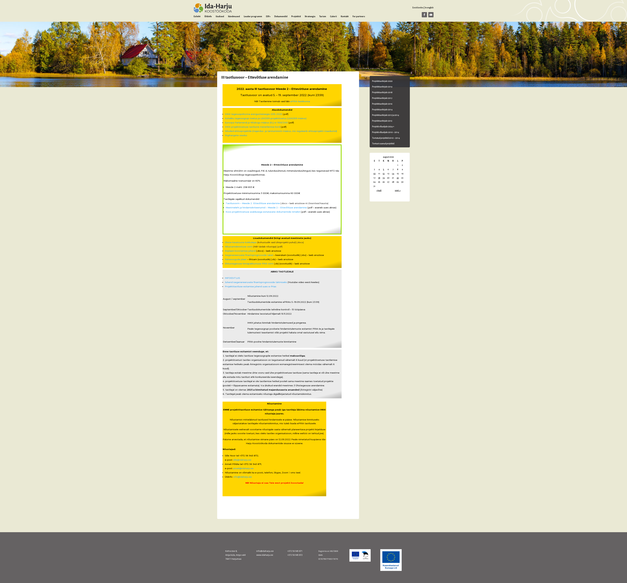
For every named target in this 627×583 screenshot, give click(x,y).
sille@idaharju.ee (242, 459)
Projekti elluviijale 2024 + (383, 126)
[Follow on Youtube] (431, 14)
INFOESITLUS (232, 278)
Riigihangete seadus (236, 135)
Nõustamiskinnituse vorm (239, 246)
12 (384, 174)
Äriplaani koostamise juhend (240, 251)
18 (379, 178)
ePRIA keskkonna (300, 101)
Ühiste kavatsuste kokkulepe (241, 242)
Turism (322, 16)
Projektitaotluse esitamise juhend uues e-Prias (250, 286)
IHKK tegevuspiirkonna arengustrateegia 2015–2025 (253, 114)
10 (374, 174)
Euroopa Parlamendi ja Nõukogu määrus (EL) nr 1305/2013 (256, 122)
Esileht (197, 16)
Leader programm (253, 16)
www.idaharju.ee (264, 554)
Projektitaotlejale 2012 (382, 121)
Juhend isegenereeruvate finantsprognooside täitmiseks (256, 282)
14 (393, 174)
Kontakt (345, 16)
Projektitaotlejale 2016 (382, 104)
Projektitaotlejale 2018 (382, 92)
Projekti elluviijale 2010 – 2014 (385, 132)
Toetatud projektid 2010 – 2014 (386, 138)
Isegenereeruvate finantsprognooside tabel (249, 255)
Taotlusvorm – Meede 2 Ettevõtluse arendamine (253, 203)
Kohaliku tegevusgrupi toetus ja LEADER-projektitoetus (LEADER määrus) (265, 118)
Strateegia (310, 16)
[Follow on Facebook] (424, 14)
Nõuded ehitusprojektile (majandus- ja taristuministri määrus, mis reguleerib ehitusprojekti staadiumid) (281, 131)
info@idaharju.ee (242, 476)
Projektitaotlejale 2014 (382, 109)
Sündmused (234, 16)
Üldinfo (208, 16)
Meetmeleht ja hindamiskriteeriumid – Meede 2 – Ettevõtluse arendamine (266, 207)
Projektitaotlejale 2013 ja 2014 (385, 115)
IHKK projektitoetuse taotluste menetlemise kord (252, 126)
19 (384, 178)
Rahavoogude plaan (236, 259)
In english (429, 7)
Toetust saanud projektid (383, 143)
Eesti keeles (417, 7)
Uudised (220, 16)
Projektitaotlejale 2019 (382, 87)
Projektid (296, 16)
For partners (359, 16)
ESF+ (268, 16)
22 (398, 178)
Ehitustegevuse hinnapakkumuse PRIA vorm (249, 263)
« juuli (378, 190)
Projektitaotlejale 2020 (382, 81)
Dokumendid (280, 16)
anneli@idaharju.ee (243, 468)
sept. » (398, 190)
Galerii (333, 16)
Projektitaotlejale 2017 (382, 98)
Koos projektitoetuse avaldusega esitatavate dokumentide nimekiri (263, 211)
